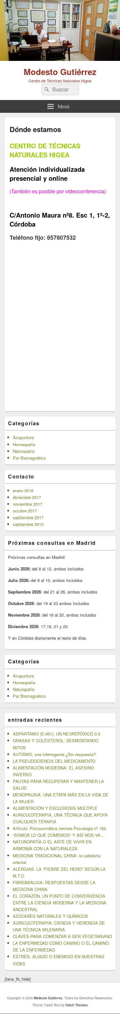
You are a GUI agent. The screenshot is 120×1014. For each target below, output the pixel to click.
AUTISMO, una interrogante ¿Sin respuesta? (54, 754)
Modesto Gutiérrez (60, 72)
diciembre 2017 (27, 497)
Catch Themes (76, 1005)
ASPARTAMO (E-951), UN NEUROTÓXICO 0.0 (56, 734)
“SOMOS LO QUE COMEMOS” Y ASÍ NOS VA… (59, 835)
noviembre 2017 (27, 504)
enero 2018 (23, 490)
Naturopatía (23, 451)
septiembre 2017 (28, 517)
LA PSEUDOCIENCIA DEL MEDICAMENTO (54, 761)
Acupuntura (23, 437)
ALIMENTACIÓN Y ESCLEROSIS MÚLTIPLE (55, 808)
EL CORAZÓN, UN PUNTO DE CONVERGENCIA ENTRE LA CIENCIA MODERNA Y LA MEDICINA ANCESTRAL (59, 902)
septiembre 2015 (28, 524)
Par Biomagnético (29, 458)
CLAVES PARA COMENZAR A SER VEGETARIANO (62, 936)
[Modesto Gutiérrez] (60, 58)
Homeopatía (24, 444)
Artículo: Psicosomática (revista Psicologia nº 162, (60, 828)
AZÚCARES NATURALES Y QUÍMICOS (50, 916)
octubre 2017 (25, 511)
